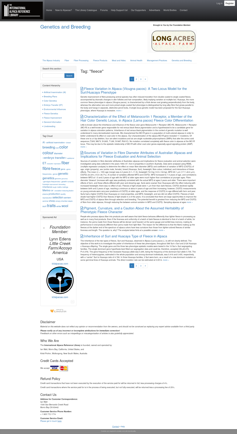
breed (68, 142)
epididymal (70, 158)
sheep (52, 200)
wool (65, 205)
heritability (70, 182)
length (55, 187)
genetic (63, 173)
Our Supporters (138, 10)
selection (58, 197)
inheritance (47, 186)
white (58, 206)
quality (63, 194)
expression (57, 164)
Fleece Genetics (51, 113)
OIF (52, 190)
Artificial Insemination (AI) (55, 92)
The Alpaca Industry (51, 60)
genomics (64, 179)
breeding (49, 147)
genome (58, 178)
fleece (55, 168)
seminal (45, 201)
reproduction (47, 197)
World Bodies (170, 10)
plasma (45, 194)
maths (59, 187)
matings (65, 187)
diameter (58, 153)
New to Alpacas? (63, 10)
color (63, 147)
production (54, 193)
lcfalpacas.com (60, 263)
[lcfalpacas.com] (60, 280)
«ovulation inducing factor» (64, 190)
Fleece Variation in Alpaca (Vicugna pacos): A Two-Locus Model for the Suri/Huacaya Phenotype (134, 90)
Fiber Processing (81, 60)
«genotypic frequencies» (52, 181)
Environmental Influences (55, 109)
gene (63, 169)
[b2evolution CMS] (58, 310)
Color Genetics (50, 100)
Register (229, 3)
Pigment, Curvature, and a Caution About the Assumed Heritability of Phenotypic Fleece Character (132, 210)
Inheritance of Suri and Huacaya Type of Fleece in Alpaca (125, 236)
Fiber (67, 60)
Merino (46, 190)
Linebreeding (49, 126)
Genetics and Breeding (65, 26)
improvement (54, 184)
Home (49, 10)
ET (44, 163)
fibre (46, 168)
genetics (48, 178)
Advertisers (154, 10)
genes (55, 174)
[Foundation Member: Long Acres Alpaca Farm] (174, 40)
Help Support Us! (119, 10)
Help (123, 426)
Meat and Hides (119, 60)
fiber (65, 162)
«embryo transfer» (55, 157)
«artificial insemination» (55, 142)
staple (70, 201)
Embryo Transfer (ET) (53, 105)
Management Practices (157, 60)
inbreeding (62, 184)
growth (64, 181)
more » (119, 110)
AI (44, 142)
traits (51, 205)
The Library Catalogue (86, 10)
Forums (104, 10)
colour (48, 152)
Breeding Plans (50, 96)
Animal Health (136, 60)
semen (67, 197)
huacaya (46, 184)
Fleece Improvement (53, 117)
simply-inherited (61, 201)
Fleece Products (100, 60)
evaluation (50, 164)
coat (57, 148)
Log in (220, 3)
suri (44, 206)
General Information (52, 122)
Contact (183, 10)
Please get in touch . (51, 421)
